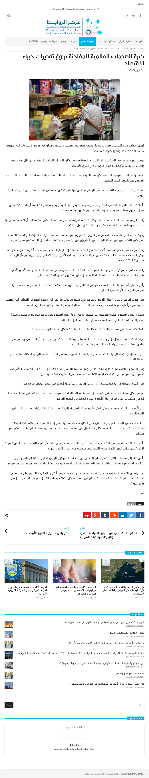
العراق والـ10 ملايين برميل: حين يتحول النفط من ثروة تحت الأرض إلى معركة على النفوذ (104, 622)
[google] (96, 515)
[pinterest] (87, 515)
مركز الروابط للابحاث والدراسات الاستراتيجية (74, 748)
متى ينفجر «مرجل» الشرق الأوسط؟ (47, 531)
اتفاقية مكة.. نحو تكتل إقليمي (130, 673)
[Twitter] (133, 16)
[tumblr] (105, 515)
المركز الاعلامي (130, 48)
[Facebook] (140, 16)
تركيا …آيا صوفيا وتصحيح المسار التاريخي (126, 632)
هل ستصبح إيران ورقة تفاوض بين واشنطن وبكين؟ (73, 8)
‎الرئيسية (141, 48)
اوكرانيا (131, 504)
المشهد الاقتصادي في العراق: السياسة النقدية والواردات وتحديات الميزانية (108, 532)
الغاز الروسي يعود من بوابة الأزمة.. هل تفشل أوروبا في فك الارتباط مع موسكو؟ (107, 683)
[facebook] (140, 515)
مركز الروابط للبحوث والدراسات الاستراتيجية (105, 773)
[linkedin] (122, 515)
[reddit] (114, 515)
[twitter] (131, 515)
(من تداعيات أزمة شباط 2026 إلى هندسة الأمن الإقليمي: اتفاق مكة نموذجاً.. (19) (106, 642)
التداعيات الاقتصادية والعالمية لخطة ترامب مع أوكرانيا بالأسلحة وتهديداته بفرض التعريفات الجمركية (75, 590)
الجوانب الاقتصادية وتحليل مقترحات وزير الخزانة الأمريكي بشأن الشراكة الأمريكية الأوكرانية (28, 590)
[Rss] (126, 16)
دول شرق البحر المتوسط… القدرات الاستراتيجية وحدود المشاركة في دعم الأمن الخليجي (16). (101, 663)
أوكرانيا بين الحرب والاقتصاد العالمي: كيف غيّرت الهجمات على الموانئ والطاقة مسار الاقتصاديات (123, 590)
